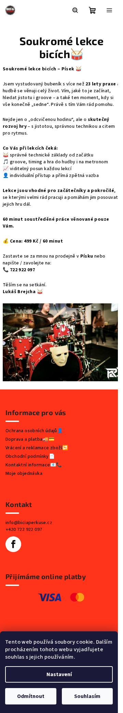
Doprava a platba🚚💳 (29, 439)
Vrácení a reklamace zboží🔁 (36, 447)
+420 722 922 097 (23, 529)
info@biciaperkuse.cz (28, 522)
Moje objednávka (23, 473)
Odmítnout (30, 696)
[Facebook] (13, 544)
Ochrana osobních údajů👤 (34, 430)
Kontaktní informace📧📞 (33, 465)
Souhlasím (87, 696)
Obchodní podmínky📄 (30, 456)
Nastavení (59, 674)
